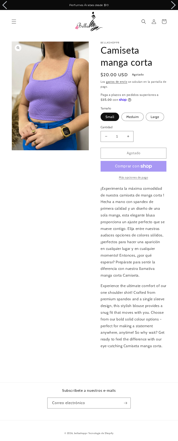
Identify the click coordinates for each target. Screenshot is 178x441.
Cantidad (106, 127)
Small (109, 117)
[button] (14, 21)
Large (155, 117)
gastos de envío (116, 81)
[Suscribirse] (125, 403)
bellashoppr (81, 433)
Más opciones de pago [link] (133, 177)
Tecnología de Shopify (101, 433)
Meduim (132, 117)
